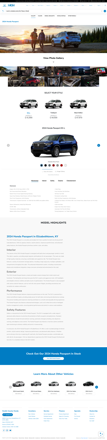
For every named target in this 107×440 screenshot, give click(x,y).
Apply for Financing (64, 416)
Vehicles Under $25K (33, 418)
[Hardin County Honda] (9, 5)
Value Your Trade (63, 418)
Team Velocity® (84, 438)
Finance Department (64, 414)
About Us (92, 414)
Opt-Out (58, 438)
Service (46, 411)
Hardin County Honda (6, 438)
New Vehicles (31, 414)
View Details (18, 393)
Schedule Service (48, 416)
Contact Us (8, 415)
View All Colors (48, 171)
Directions (92, 418)
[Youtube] (10, 430)
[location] (59, 1)
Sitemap (26, 438)
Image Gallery (61, 171)
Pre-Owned (77, 416)
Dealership (94, 411)
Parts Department (48, 418)
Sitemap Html (32, 438)
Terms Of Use (21, 438)
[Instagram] (7, 430)
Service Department (48, 414)
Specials (77, 411)
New (75, 414)
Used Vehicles (31, 416)
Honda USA (62, 438)
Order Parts (46, 421)
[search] (105, 5)
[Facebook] (3, 430)
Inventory (32, 411)
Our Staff (92, 421)
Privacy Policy (15, 438)
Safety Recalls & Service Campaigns (48, 438)
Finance (62, 411)
